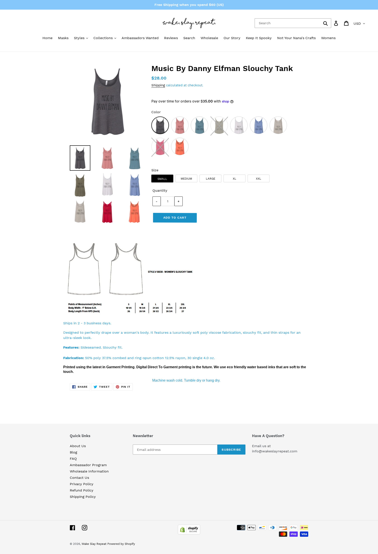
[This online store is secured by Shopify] (189, 533)
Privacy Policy (81, 484)
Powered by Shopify (121, 543)
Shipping (158, 85)
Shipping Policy (83, 497)
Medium (186, 178)
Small (162, 179)
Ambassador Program (88, 465)
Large (210, 178)
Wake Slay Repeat (94, 543)
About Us (78, 446)
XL (234, 178)
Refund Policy (81, 490)
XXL (258, 178)
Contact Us (79, 478)
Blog (73, 452)
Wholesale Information (89, 471)
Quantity (159, 190)
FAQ (73, 459)
